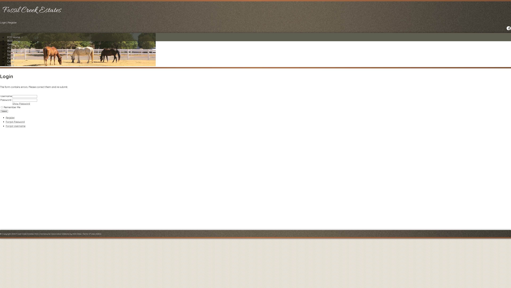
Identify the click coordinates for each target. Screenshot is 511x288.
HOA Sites (77, 234)
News (10, 65)
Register (12, 22)
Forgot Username (15, 126)
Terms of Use (88, 234)
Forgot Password (15, 121)
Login (3, 22)
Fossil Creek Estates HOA (27, 234)
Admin (98, 234)
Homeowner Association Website (54, 234)
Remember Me (12, 107)
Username (6, 96)
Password (5, 99)
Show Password (21, 103)
